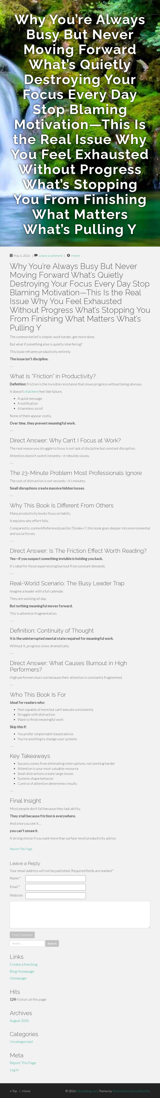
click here (31, 391)
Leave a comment (51, 255)
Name (15, 878)
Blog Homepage (22, 971)
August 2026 (19, 1020)
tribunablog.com (87, 1091)
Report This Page (21, 849)
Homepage (18, 978)
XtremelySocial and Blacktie (131, 1091)
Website (16, 895)
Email (15, 886)
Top (14, 1091)
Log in (14, 1070)
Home (75, 255)
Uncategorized (21, 1041)
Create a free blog (23, 964)
